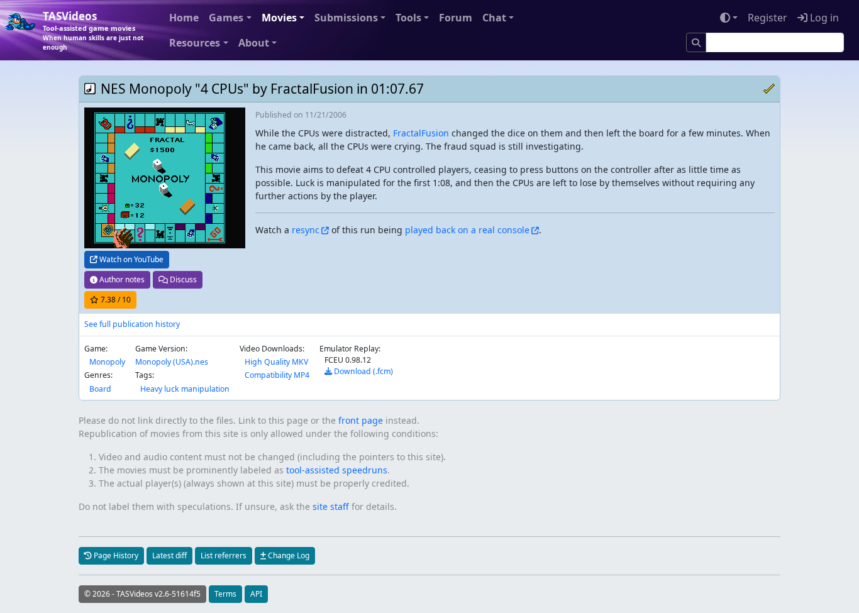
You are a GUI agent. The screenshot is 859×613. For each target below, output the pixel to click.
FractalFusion (421, 133)
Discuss (182, 279)
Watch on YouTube (130, 259)
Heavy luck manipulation (185, 389)
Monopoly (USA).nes (171, 361)
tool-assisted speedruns (336, 470)
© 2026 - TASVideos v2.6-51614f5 (142, 593)
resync (305, 230)
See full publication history (132, 324)
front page (360, 420)
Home (184, 18)
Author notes (121, 279)
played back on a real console (467, 230)
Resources (194, 43)
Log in (823, 18)
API (256, 593)
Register (767, 18)
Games (226, 18)
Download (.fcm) (362, 371)
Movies (279, 18)
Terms (225, 593)
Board (100, 389)
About (253, 43)
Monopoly (107, 361)
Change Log (287, 555)
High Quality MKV (276, 361)
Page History (115, 555)
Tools (408, 18)
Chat (494, 18)
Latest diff (169, 555)
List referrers (224, 555)
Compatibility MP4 (277, 375)
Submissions (346, 18)
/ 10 (116, 299)
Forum (455, 18)
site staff (331, 506)
